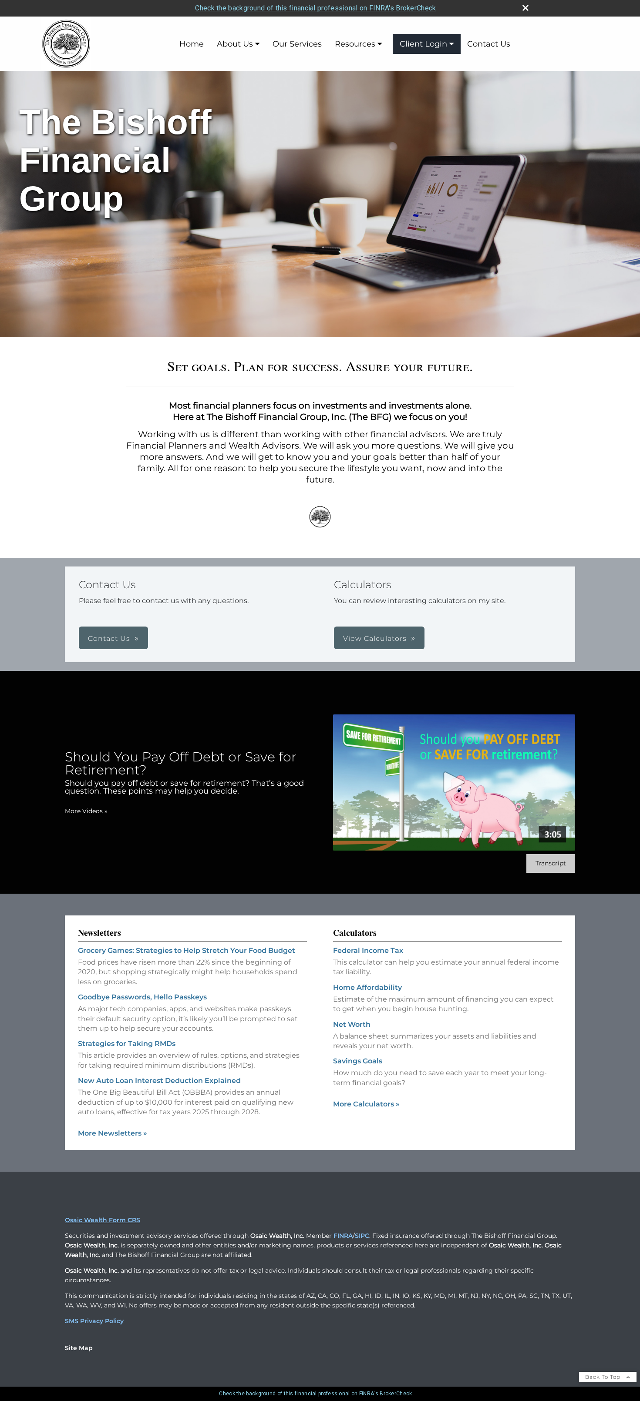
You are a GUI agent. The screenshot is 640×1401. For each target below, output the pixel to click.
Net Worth (352, 1024)
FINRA (343, 1236)
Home (191, 44)
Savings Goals (357, 1061)
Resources (355, 44)
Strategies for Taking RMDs (126, 1043)
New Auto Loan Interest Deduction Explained (159, 1080)
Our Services (297, 44)
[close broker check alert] (525, 7)
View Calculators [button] (375, 638)
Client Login (423, 44)
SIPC (362, 1236)
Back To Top (603, 1377)
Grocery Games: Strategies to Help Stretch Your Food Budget (186, 950)
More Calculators (366, 1104)
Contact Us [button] (109, 638)
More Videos (86, 811)
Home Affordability (367, 987)
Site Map (79, 1348)
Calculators (355, 932)
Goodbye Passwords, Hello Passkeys (142, 997)
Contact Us (488, 44)
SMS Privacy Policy (94, 1321)
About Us (235, 44)
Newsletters (99, 932)
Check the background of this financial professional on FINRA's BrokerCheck (315, 8)
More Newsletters (112, 1133)
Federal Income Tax (368, 950)
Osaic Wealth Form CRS (102, 1220)
